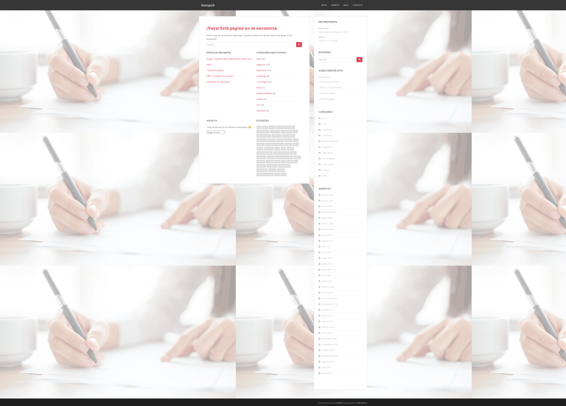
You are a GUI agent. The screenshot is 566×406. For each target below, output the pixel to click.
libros (260, 148)
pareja (297, 157)
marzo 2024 (327, 194)
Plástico (261, 161)
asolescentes (263, 131)
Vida (258, 58)
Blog (345, 5)
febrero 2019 (328, 327)
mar (283, 148)
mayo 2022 (327, 217)
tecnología (262, 170)
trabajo (259, 99)
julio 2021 (326, 246)
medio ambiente (281, 153)
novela (270, 157)
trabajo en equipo (265, 174)
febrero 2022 (328, 229)
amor (271, 127)
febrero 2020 (328, 286)
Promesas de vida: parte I (219, 81)
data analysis (288, 136)
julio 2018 (326, 367)
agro (265, 127)
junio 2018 (327, 373)
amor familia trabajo (285, 127)
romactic (261, 166)
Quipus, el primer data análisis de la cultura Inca (229, 58)
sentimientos (284, 166)
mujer (293, 153)
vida (277, 174)
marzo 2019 (327, 321)
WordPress (362, 403)
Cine (258, 104)
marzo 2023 (327, 200)
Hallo (209, 64)
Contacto (358, 5)
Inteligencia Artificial (274, 144)
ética (284, 174)
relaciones (292, 161)
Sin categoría (328, 158)
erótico (272, 140)
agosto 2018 (328, 361)
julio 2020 (326, 275)
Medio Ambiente (264, 93)
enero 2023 (327, 206)
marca (290, 148)
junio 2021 (327, 252)
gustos (288, 140)
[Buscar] (299, 44)
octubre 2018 (328, 350)
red (283, 161)
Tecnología (261, 81)
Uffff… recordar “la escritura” (220, 76)
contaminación (264, 136)
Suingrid (207, 5)
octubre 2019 (328, 309)
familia (280, 140)
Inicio (324, 5)
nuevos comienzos (284, 157)
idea (295, 140)
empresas (262, 140)
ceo (295, 131)
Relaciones (261, 70)
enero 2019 (327, 332)
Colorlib (338, 403)
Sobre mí (335, 5)
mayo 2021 (327, 258)
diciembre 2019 (329, 298)
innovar (261, 144)
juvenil (288, 144)
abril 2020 (326, 281)
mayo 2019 (327, 315)
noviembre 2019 (329, 304)
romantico (272, 166)
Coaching (260, 76)
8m (259, 127)
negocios (261, 157)
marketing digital (265, 153)
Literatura (261, 110)
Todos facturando (215, 70)
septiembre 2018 (330, 355)
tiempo (272, 170)
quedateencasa (273, 161)
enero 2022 (327, 235)
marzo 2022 (327, 223)
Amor (259, 87)
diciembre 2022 (329, 212)
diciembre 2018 (329, 338)
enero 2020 (327, 292)
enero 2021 (327, 263)
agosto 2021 (328, 240)
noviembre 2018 (329, 344)
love (277, 148)
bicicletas (275, 131)
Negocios (261, 64)
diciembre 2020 (329, 269)
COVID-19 (277, 136)
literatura (269, 148)
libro (296, 144)
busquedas (286, 131)
